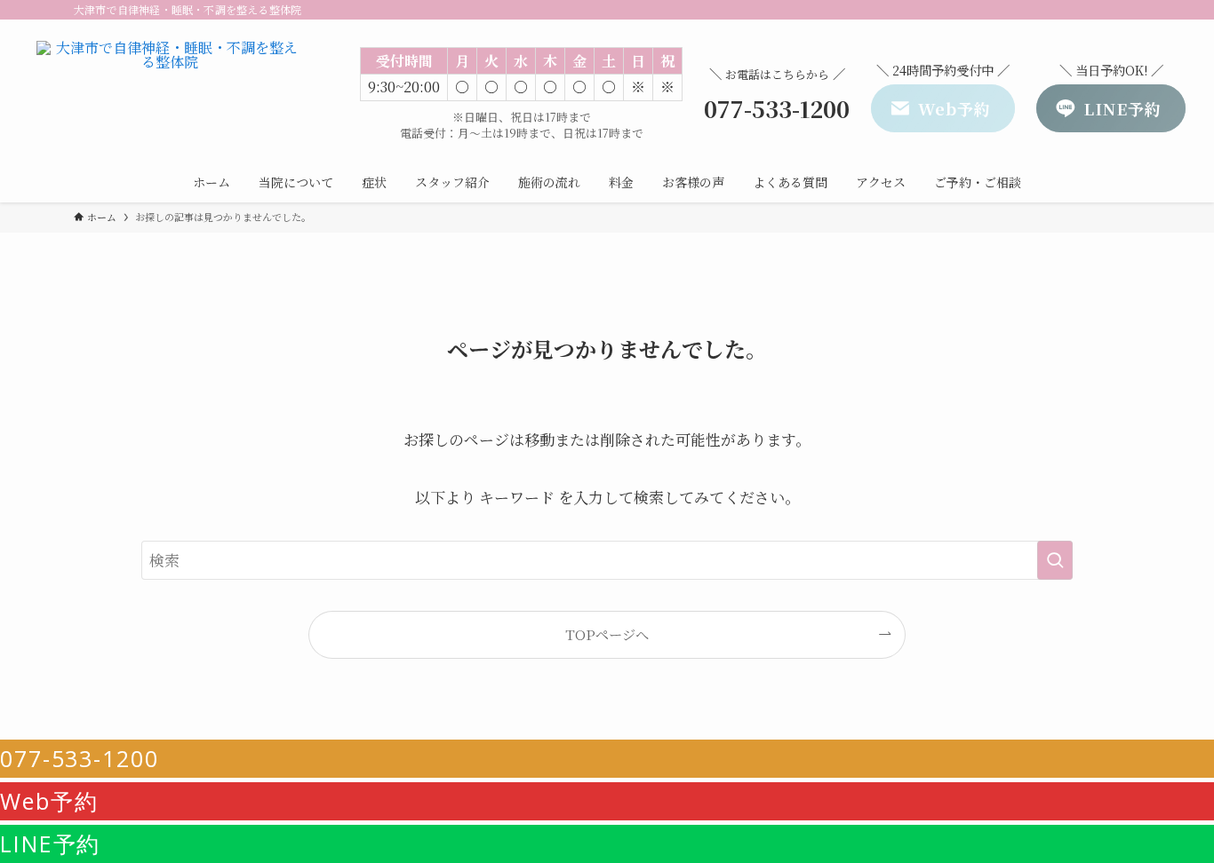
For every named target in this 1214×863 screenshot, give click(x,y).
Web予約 (49, 801)
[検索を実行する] (1055, 560)
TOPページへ (607, 634)
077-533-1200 (79, 758)
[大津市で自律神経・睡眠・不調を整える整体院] (170, 94)
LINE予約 (50, 843)
